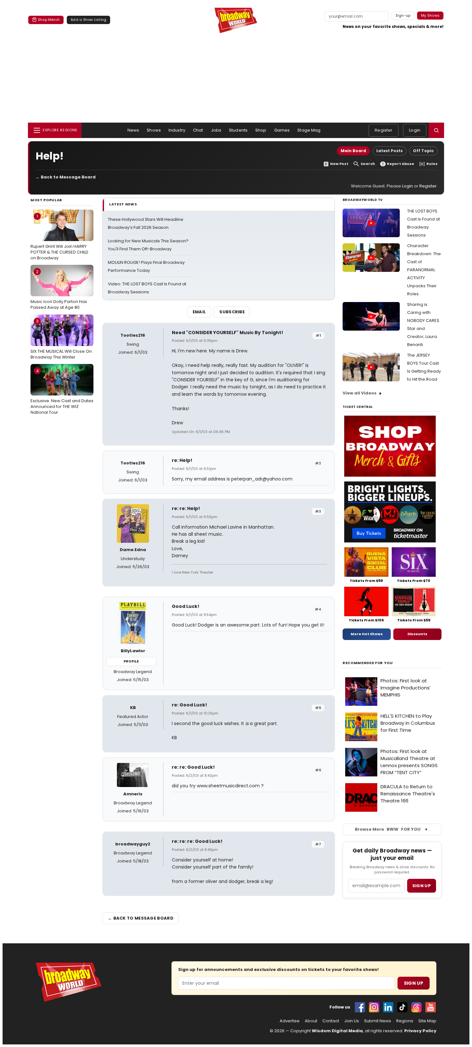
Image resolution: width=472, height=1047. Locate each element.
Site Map (427, 1021)
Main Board (353, 150)
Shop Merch (49, 19)
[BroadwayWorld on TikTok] (402, 1007)
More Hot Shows (367, 633)
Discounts (417, 633)
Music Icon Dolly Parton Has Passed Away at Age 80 (59, 289)
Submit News (377, 1021)
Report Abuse (400, 164)
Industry (177, 130)
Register (383, 130)
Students (238, 130)
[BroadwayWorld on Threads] (416, 1007)
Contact (330, 1021)
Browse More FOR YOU (388, 829)
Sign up (421, 886)
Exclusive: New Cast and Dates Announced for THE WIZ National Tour (62, 391)
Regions (404, 1021)
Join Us (351, 1021)
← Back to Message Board (66, 177)
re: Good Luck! (189, 705)
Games (282, 130)
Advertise (290, 1021)
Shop (261, 130)
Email (199, 312)
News (133, 130)
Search (368, 164)
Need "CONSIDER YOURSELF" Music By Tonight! (227, 332)
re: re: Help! (186, 508)
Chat (198, 130)
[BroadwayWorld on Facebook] (360, 1007)
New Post (339, 164)
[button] (436, 130)
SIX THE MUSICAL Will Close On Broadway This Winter (61, 339)
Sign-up (403, 15)
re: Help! (182, 460)
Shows (154, 130)
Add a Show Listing (88, 19)
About (311, 1021)
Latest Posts (389, 150)
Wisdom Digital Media (337, 1031)
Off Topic (423, 150)
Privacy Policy (420, 1031)
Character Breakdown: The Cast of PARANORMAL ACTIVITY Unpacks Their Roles (424, 270)
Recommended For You (368, 663)
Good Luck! (185, 606)
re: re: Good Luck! (193, 767)
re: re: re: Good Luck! (197, 841)
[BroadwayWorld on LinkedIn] (388, 1007)
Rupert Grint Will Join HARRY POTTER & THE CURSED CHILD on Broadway (59, 237)
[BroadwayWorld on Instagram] (374, 1007)
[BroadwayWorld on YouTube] (430, 1007)
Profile (131, 661)
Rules (432, 164)
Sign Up (413, 983)
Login (414, 130)
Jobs (216, 130)
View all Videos (360, 393)
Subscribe (232, 312)
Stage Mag (308, 130)
